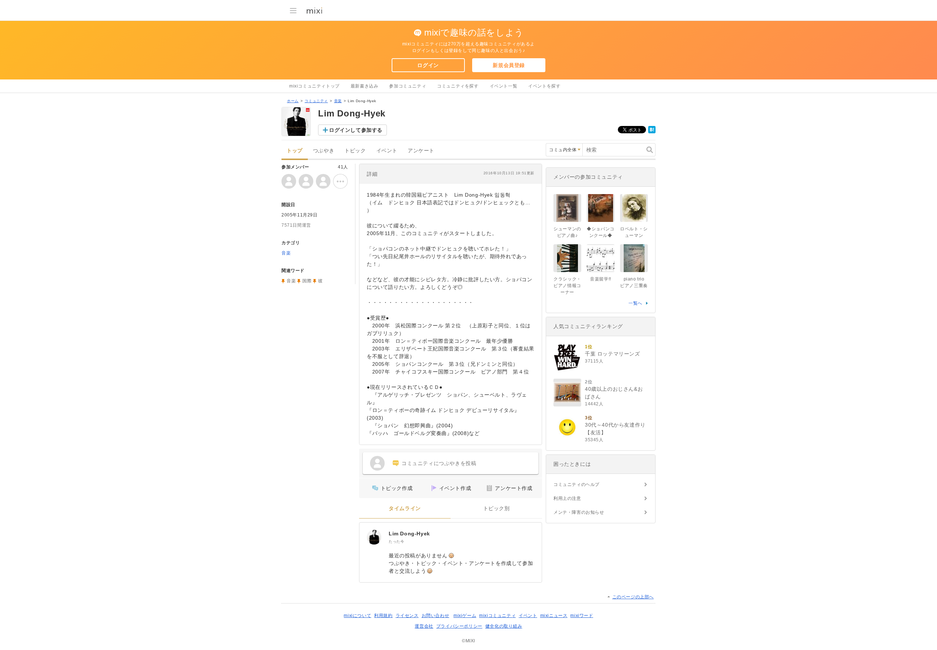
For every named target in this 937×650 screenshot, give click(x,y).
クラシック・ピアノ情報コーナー (567, 285)
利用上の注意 (567, 498)
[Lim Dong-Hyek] (374, 537)
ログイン (427, 65)
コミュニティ (316, 101)
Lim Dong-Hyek (409, 533)
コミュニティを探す (457, 86)
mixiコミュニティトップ (314, 86)
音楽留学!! (600, 279)
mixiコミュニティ (497, 615)
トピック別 (496, 508)
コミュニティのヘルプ (576, 484)
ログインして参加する (355, 130)
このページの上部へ (633, 596)
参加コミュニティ (407, 86)
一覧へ (635, 303)
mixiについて (357, 615)
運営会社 (424, 626)
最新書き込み (364, 86)
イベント (386, 150)
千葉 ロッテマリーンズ (612, 354)
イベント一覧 (504, 86)
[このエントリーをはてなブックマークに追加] (652, 131)
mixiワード (581, 615)
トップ (295, 150)
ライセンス (407, 615)
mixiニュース (554, 615)
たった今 (396, 541)
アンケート (421, 150)
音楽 (338, 101)
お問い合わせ (435, 615)
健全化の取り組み (503, 626)
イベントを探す (544, 86)
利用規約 (383, 615)
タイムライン (405, 508)
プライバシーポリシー (459, 626)
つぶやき (323, 150)
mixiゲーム (464, 615)
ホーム (293, 101)
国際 (306, 280)
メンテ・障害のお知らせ (578, 512)
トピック (355, 150)
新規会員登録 (509, 65)
